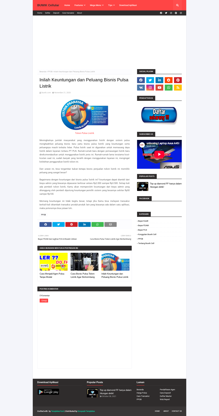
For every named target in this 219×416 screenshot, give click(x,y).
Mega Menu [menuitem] (95, 5)
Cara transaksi (68, 13)
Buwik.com (46, 92)
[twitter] (166, 12)
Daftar (47, 13)
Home (39, 13)
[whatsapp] (169, 88)
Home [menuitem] (67, 5)
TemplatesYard (57, 411)
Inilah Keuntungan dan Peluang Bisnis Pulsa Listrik (114, 275)
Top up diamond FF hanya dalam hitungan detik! (166, 185)
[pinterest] (176, 12)
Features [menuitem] (78, 5)
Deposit (56, 13)
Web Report (165, 399)
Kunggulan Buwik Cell (147, 234)
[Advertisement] (109, 42)
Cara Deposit (165, 393)
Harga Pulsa (142, 393)
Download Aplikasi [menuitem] (128, 5)
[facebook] (161, 12)
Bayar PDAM (143, 225)
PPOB (50, 72)
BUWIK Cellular (48, 5)
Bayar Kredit (143, 221)
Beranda (42, 72)
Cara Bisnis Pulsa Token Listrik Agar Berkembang (83, 275)
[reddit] (169, 80)
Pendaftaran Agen (167, 389)
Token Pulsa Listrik (84, 133)
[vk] (141, 88)
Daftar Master (166, 396)
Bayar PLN (142, 230)
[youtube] (159, 88)
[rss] (178, 88)
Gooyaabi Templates (86, 411)
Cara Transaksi (143, 396)
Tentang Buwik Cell (146, 243)
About (79, 13)
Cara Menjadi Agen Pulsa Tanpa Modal (52, 275)
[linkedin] (159, 80)
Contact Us (177, 411)
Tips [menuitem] (110, 5)
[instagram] (171, 12)
